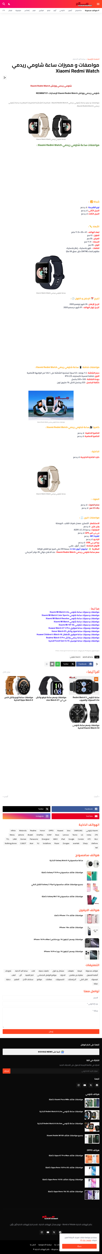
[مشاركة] (5, 77)
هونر (34, 10)
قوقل (10, 10)
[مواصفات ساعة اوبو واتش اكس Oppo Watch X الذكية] (18, 685)
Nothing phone (11, 843)
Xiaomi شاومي (75, 657)
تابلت (33, 971)
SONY (49, 835)
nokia (89, 835)
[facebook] (97, 1085)
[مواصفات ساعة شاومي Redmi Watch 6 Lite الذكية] (92, 1115)
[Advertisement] (51, 35)
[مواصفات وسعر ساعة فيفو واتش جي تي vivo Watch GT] (51, 685)
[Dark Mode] (9, 4)
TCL (7, 839)
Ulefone (94, 843)
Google (71, 839)
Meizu (12, 835)
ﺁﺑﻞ (20, 975)
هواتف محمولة (92, 971)
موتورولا (18, 10)
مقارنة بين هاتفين (76, 975)
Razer (56, 843)
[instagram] (78, 1085)
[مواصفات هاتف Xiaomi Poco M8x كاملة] (92, 1103)
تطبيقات (71, 971)
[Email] (52, 664)
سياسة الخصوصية (45, 1244)
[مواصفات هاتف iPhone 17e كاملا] (92, 918)
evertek (76, 843)
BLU (96, 839)
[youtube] (84, 1085)
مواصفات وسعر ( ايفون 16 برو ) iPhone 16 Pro (63, 951)
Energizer (46, 839)
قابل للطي (84, 979)
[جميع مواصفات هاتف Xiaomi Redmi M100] (92, 1139)
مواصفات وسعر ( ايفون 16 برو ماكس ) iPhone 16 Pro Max (58, 939)
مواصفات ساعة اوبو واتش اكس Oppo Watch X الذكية (18, 698)
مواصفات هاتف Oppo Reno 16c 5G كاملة (65, 1191)
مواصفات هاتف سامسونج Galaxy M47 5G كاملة (62, 896)
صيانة (96, 983)
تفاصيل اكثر (86, 1240)
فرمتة (79, 971)
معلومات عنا (59, 1244)
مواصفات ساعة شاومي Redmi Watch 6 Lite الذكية (61, 1111)
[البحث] (3, 4)
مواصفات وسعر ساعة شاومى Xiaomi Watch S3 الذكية (85, 726)
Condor (81, 839)
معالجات (49, 979)
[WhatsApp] (57, 664)
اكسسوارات (60, 979)
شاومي (62, 10)
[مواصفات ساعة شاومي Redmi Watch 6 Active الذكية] (92, 1127)
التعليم (16, 979)
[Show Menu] (98, 4)
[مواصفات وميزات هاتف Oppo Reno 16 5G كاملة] (92, 1183)
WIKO (55, 839)
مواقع (39, 979)
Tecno (75, 835)
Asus (57, 835)
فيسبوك (94, 979)
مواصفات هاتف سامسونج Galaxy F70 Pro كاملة (62, 872)
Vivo (68, 830)
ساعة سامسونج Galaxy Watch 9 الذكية (66, 860)
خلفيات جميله (44, 971)
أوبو (55, 10)
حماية (8, 979)
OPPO (51, 830)
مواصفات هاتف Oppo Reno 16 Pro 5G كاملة (64, 1167)
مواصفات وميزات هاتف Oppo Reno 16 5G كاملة (62, 1179)
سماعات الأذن (28, 979)
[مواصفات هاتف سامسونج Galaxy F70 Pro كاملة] (92, 876)
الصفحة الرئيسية (93, 59)
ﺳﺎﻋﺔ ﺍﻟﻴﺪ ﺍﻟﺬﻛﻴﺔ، (79, 59)
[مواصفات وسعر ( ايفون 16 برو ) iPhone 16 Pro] (92, 955)
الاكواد (62, 975)
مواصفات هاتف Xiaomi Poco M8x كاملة (66, 1099)
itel (96, 847)
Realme (33, 830)
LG (82, 835)
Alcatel (30, 835)
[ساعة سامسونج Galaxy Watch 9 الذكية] (92, 864)
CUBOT (23, 843)
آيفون (70, 10)
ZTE (3, 10)
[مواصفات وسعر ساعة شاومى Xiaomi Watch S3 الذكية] (84, 713)
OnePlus (40, 835)
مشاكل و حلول (58, 971)
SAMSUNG (78, 830)
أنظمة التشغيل (92, 975)
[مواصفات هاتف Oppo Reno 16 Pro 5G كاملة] (92, 1171)
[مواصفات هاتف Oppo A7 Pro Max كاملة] (92, 1159)
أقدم (6, 796)
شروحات (8, 971)
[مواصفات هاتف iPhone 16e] (92, 930)
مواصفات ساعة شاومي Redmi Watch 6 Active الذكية (60, 1123)
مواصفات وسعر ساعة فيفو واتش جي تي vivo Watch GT (51, 698)
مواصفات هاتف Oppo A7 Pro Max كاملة (66, 1155)
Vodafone (47, 843)
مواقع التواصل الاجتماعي (46, 975)
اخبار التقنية (29, 975)
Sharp (85, 843)
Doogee (66, 843)
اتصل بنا (33, 1244)
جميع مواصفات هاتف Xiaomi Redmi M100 (65, 1135)
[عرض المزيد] (46, 664)
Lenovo (66, 835)
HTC (89, 839)
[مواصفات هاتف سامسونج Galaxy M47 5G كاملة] (92, 900)
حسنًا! (79, 1246)
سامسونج (78, 10)
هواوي (41, 10)
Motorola (22, 830)
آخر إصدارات (72, 979)
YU (38, 843)
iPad (63, 839)
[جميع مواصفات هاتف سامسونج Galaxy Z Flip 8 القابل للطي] (92, 888)
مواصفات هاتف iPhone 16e (71, 927)
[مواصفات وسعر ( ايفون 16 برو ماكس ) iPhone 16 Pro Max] (92, 943)
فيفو (48, 10)
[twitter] (90, 1085)
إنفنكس (26, 10)
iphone (21, 835)
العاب (14, 975)
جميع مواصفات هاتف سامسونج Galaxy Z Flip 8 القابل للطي (57, 884)
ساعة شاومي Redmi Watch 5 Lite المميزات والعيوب (86, 698)
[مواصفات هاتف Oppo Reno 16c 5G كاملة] (92, 1195)
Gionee (23, 839)
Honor (42, 830)
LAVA (15, 839)
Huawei (60, 830)
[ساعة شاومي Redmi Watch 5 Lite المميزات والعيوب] (84, 685)
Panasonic (34, 839)
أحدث (96, 796)
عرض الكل (6, 672)
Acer (31, 843)
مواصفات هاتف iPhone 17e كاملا (68, 915)
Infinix (13, 830)
